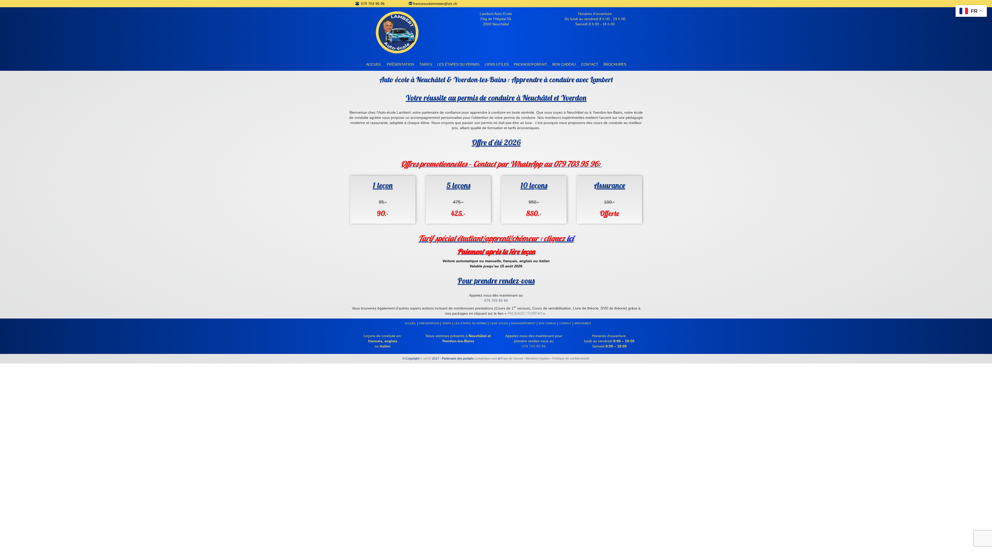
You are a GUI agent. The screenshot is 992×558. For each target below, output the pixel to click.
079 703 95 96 (373, 4)
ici (570, 238)
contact (589, 64)
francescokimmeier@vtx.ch (435, 4)
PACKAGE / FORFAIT (525, 313)
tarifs (425, 64)
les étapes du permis (458, 64)
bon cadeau (564, 64)
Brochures (614, 64)
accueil (374, 64)
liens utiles (497, 64)
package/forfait (530, 64)
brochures (583, 323)
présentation (400, 64)
